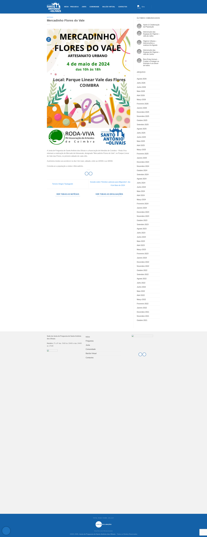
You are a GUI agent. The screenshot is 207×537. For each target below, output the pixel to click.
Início (66, 7)
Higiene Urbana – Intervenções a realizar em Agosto (150, 43)
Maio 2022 (141, 291)
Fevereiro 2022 (142, 304)
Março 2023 (141, 249)
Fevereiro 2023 (142, 254)
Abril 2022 (141, 295)
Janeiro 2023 (142, 258)
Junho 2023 (141, 237)
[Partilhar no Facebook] (86, 173)
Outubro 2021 (142, 320)
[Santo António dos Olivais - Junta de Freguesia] (54, 7)
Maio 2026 (141, 91)
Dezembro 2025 (143, 112)
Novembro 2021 (143, 316)
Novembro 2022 (143, 266)
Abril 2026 (141, 95)
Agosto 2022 (142, 279)
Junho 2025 (141, 137)
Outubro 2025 (142, 120)
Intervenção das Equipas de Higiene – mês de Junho (151, 52)
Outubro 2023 (142, 220)
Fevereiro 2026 (142, 104)
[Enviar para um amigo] (90, 173)
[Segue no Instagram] (156, 7)
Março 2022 (141, 299)
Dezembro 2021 (143, 312)
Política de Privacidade (103, 531)
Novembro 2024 (143, 166)
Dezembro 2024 (143, 162)
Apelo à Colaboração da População (151, 26)
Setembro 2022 (143, 274)
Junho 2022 (141, 287)
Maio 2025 (141, 141)
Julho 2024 (141, 183)
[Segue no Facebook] (154, 7)
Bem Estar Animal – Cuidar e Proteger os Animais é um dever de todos (151, 62)
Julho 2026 (141, 83)
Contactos (122, 7)
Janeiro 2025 (142, 158)
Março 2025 (141, 150)
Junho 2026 (141, 87)
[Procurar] (149, 7)
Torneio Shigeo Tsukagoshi (62, 184)
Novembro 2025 (143, 116)
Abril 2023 (141, 245)
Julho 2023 (141, 233)
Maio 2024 (141, 191)
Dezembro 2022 (143, 262)
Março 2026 (141, 99)
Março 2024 (141, 199)
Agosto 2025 (142, 129)
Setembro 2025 (143, 124)
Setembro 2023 (143, 224)
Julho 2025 (141, 133)
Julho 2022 (141, 283)
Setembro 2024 (143, 174)
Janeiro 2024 (142, 208)
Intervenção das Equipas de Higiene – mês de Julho (151, 34)
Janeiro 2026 (142, 108)
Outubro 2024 (142, 170)
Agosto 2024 (142, 179)
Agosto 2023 (142, 229)
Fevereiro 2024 (142, 204)
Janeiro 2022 (142, 308)
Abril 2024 (141, 195)
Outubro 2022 (142, 270)
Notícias (50, 17)
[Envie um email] (159, 7)
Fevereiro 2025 (142, 154)
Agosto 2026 (142, 79)
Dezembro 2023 (143, 212)
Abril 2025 (141, 145)
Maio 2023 (141, 241)
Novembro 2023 (143, 216)
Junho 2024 (141, 187)
